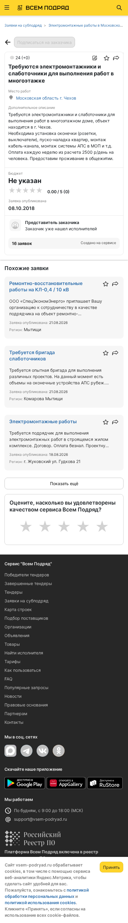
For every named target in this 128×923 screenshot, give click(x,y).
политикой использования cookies (40, 902)
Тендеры (13, 592)
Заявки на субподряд (26, 600)
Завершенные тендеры (28, 583)
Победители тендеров (26, 574)
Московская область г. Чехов (46, 97)
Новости (12, 696)
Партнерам (15, 713)
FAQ (8, 678)
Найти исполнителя (23, 652)
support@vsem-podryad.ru (40, 819)
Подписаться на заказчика (44, 42)
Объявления (16, 635)
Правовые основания (26, 704)
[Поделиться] (116, 58)
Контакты (14, 722)
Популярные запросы (26, 687)
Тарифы (12, 661)
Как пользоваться (22, 670)
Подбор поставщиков (26, 618)
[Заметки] (94, 58)
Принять (111, 867)
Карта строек (18, 609)
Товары (12, 644)
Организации (17, 626)
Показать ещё (64, 483)
